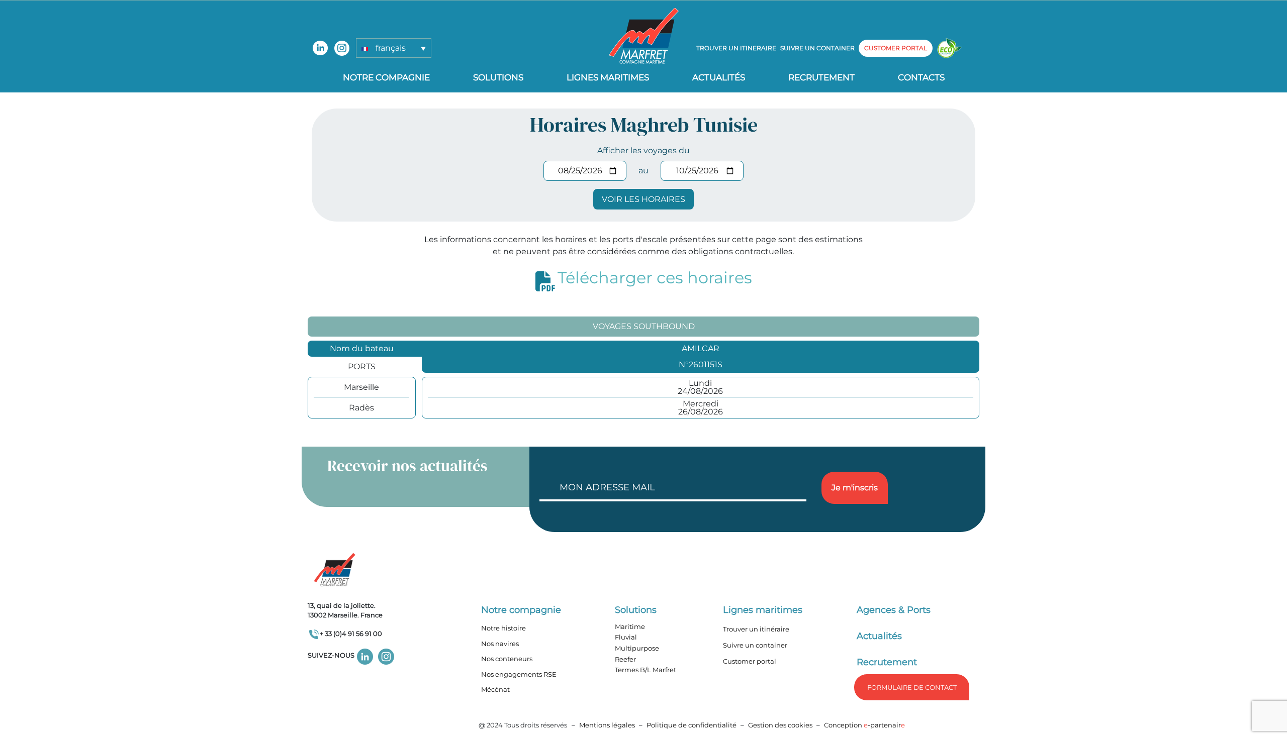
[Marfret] (644, 35)
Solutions (498, 77)
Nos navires (500, 644)
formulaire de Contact (912, 687)
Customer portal (749, 661)
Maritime (630, 626)
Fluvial (626, 637)
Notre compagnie (386, 77)
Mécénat (495, 689)
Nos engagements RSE (519, 674)
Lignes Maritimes (608, 77)
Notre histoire (503, 628)
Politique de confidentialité (692, 725)
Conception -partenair (864, 725)
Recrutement (821, 77)
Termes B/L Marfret (645, 670)
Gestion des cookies (780, 725)
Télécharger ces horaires (655, 277)
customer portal (895, 48)
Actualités (718, 77)
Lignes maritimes (762, 609)
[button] (393, 48)
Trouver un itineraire (736, 48)
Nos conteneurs (506, 659)
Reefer (625, 659)
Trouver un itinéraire (756, 629)
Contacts (921, 77)
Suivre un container (817, 48)
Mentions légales (607, 725)
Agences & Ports (894, 609)
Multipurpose (637, 648)
